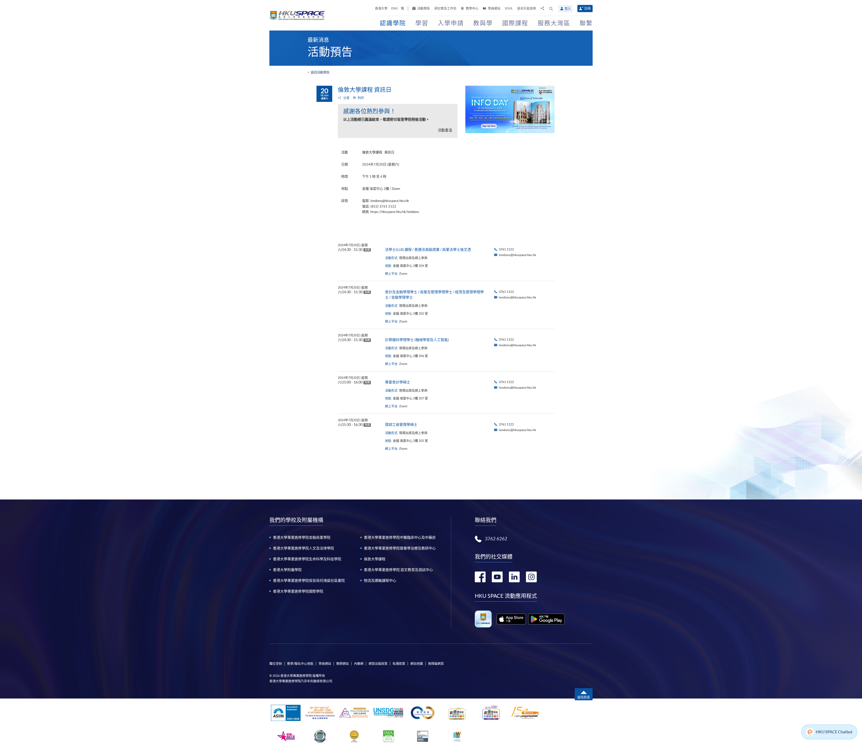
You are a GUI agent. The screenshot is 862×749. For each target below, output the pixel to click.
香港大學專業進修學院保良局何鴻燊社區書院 (309, 580)
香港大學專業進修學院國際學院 (298, 591)
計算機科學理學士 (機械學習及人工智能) (417, 340)
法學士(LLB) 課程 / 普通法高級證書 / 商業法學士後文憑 (428, 249)
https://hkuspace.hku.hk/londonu (394, 212)
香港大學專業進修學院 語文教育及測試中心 (398, 570)
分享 (346, 98)
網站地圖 (416, 663)
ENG (394, 8)
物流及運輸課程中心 (380, 580)
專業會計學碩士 (397, 382)
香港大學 (381, 8)
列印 (361, 98)
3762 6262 (496, 538)
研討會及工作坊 (445, 8)
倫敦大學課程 (374, 559)
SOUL (509, 8)
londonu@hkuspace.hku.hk (389, 201)
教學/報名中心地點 (300, 663)
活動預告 (423, 8)
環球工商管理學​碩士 (401, 425)
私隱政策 (399, 663)
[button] (551, 8)
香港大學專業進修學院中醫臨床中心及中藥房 (400, 537)
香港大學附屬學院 (287, 570)
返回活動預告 (320, 72)
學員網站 (493, 8)
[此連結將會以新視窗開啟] (511, 619)
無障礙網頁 (436, 663)
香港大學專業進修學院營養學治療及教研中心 (400, 548)
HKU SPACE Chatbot (834, 731)
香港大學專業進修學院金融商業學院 (301, 537)
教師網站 (342, 663)
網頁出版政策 (378, 663)
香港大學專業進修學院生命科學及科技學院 (307, 559)
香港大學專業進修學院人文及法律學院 (303, 548)
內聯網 (358, 663)
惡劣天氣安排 (526, 8)
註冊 (587, 8)
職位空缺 (275, 663)
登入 (568, 8)
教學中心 (471, 8)
